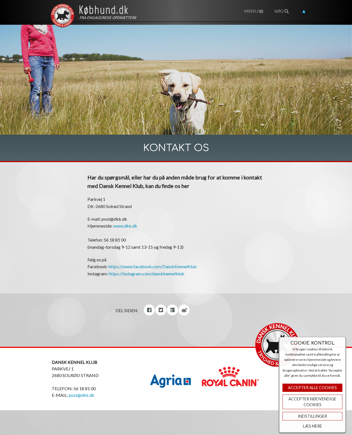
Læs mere (312, 426)
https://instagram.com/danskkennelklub (146, 273)
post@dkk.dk (81, 395)
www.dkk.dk (125, 225)
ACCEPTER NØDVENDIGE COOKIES (312, 402)
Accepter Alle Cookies (312, 387)
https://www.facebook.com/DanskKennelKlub (153, 266)
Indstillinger (312, 416)
